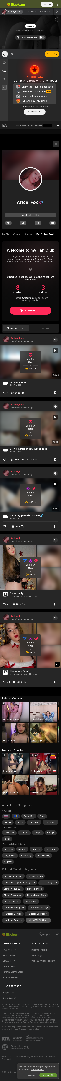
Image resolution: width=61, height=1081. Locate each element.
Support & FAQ (9, 992)
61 (8, 604)
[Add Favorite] (5, 54)
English (46, 935)
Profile (5, 234)
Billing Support (9, 998)
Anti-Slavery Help (11, 977)
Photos (45, 11)
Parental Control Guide (13, 972)
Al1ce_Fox (17, 338)
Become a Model (39, 950)
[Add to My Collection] (55, 392)
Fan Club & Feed (45, 234)
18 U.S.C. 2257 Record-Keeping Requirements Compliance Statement (28, 1057)
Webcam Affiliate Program (43, 961)
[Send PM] (52, 223)
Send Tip (19, 393)
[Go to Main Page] (18, 4)
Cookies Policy (10, 966)
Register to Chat (34, 112)
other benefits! (40, 106)
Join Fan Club (32, 310)
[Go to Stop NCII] (20, 1047)
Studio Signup (37, 955)
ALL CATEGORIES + (38, 920)
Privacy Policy (9, 950)
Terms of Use (9, 955)
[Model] (56, 144)
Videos (31, 11)
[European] (16, 816)
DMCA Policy (9, 961)
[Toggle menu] (3, 4)
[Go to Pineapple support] (5, 1047)
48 (8, 682)
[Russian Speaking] (6, 816)
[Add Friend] (38, 223)
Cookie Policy (37, 1069)
